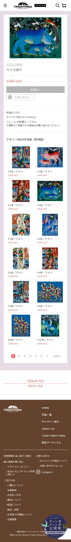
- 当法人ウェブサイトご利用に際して (20, 473)
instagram (47, 472)
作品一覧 (47, 414)
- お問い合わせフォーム (50, 465)
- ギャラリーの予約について (52, 460)
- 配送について (13, 504)
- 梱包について (13, 499)
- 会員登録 (11, 519)
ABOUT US (48, 428)
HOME (45, 407)
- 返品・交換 (12, 509)
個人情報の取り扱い (14, 461)
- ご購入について (14, 485)
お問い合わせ (22, 97)
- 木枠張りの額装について (19, 514)
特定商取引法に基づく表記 (17, 455)
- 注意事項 (11, 490)
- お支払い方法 (13, 494)
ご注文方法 (9, 480)
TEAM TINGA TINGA (53, 435)
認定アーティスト (51, 442)
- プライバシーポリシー (18, 466)
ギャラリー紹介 (50, 421)
